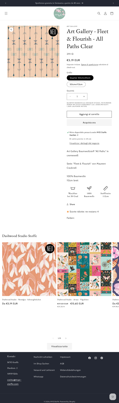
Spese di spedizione (89, 64)
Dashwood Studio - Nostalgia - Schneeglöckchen (21, 299)
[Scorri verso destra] (66, 338)
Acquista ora (89, 122)
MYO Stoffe (54, 402)
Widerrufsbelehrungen (70, 370)
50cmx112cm (76, 84)
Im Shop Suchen (41, 363)
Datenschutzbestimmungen (73, 376)
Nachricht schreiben (43, 357)
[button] (6, 13)
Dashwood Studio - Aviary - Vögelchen (73, 299)
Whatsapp (38, 376)
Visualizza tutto (59, 346)
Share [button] (72, 204)
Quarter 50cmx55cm (80, 78)
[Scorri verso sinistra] (53, 338)
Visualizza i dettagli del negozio (84, 143)
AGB (62, 363)
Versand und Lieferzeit (44, 370)
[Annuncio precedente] (5, 3)
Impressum (65, 357)
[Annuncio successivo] (113, 3)
